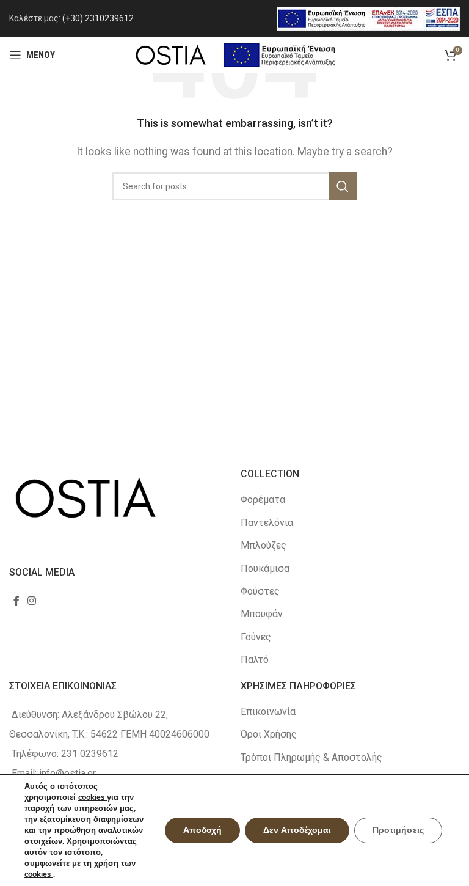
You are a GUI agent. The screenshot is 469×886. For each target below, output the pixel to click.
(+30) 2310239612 (98, 18)
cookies (92, 797)
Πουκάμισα (265, 568)
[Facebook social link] (16, 600)
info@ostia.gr (67, 773)
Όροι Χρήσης (269, 734)
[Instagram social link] (31, 600)
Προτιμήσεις (398, 830)
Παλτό (255, 659)
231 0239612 (89, 754)
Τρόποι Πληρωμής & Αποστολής (311, 757)
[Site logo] (171, 54)
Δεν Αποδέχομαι (297, 830)
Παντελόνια (267, 523)
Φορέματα (263, 499)
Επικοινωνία (268, 711)
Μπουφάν (262, 614)
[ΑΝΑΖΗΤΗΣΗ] (343, 186)
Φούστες (260, 591)
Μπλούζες (263, 545)
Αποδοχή (202, 830)
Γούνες (256, 637)
